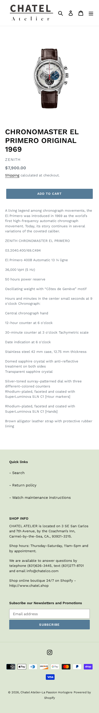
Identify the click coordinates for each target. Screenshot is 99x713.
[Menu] (91, 13)
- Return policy (22, 485)
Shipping (12, 175)
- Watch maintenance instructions (40, 497)
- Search (17, 473)
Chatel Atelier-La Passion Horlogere (46, 692)
